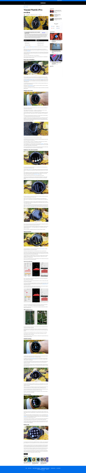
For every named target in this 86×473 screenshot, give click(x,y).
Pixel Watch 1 (42, 143)
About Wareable (58, 468)
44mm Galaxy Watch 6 (31, 79)
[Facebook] (57, 0)
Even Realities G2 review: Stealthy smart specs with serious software (57, 15)
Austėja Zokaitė (53, 53)
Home (26, 468)
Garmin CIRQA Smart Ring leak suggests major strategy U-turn (58, 18)
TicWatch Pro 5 (42, 79)
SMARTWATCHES (52, 33)
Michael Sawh (53, 42)
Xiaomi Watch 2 (29, 50)
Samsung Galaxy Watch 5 (33, 358)
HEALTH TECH (51, 43)
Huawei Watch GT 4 (31, 85)
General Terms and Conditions (36, 468)
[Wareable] (43, 3)
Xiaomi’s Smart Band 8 (42, 248)
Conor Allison (55, 12)
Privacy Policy (29, 468)
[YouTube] (59, 0)
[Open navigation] (24, 3)
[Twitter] (58, 0)
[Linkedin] (60, 0)
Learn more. (40, 5)
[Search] (61, 0)
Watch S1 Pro (30, 169)
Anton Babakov (53, 64)
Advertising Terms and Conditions (45, 468)
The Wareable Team (53, 468)
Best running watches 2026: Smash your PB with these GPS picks (58, 11)
